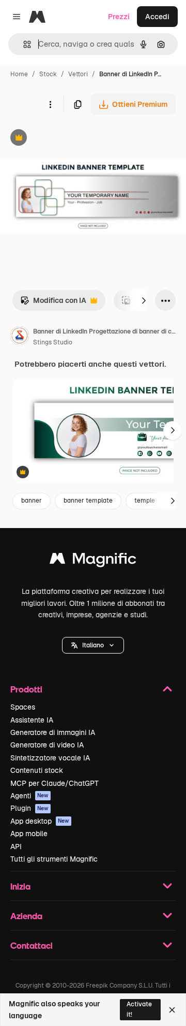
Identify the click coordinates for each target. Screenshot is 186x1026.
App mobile (29, 833)
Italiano (93, 645)
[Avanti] (143, 300)
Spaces (22, 707)
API (16, 846)
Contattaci (31, 945)
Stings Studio (52, 342)
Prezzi (119, 16)
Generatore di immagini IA (52, 732)
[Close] (172, 1010)
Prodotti (26, 689)
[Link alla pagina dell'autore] (19, 337)
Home (19, 74)
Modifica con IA (53, 303)
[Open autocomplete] (23, 44)
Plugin (29, 808)
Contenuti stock (36, 770)
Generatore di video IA (47, 745)
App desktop (39, 821)
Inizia (20, 886)
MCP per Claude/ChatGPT (54, 783)
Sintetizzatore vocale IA (50, 757)
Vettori (78, 74)
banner (31, 500)
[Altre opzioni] (50, 104)
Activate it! (139, 1009)
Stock (48, 74)
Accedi (157, 16)
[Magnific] (93, 561)
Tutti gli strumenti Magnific (54, 859)
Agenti (29, 795)
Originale (68, 139)
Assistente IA (31, 720)
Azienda (26, 915)
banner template (88, 500)
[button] (93, 645)
